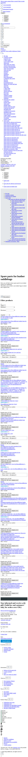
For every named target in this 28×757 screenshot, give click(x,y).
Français (6, 19)
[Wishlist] (1, 40)
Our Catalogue (7, 685)
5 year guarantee (7, 5)
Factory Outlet (7, 647)
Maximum (8, 310)
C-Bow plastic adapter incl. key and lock (11, 352)
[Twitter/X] (1, 733)
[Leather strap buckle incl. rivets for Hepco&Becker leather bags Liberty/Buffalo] (14, 484)
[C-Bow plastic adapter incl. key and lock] (11, 349)
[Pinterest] (1, 735)
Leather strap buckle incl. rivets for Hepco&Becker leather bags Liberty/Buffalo (13, 488)
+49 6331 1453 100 (5, 624)
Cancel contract (6, 641)
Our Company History (9, 681)
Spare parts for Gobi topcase (18, 227)
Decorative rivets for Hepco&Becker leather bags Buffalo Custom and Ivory (13, 420)
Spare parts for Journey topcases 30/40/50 (17, 216)
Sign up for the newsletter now (8, 610)
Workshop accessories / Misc (12, 241)
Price (2, 305)
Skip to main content (6, 1)
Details (2, 363)
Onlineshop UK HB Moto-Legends (12, 705)
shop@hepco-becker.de (6, 638)
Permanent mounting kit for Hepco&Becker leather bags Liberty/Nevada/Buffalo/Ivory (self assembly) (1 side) (14, 504)
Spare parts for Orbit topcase (19, 228)
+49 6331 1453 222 (5, 620)
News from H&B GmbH (10, 693)
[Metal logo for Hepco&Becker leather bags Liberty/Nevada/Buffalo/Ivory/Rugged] (14, 585)
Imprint (5, 738)
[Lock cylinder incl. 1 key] (7, 430)
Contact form (4, 634)
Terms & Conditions (9, 739)
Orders (19, 51)
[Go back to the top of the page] (2, 753)
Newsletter (6, 691)
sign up (4, 49)
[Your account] (2, 42)
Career (5, 696)
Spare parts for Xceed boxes (18, 238)
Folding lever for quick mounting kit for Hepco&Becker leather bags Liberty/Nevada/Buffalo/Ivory (10, 454)
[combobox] (8, 28)
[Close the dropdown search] (2, 32)
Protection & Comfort (10, 196)
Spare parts (8, 197)
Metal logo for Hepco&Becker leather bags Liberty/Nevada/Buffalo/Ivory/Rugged (11, 587)
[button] (14, 320)
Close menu (6, 45)
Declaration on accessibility (10, 742)
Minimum (8, 307)
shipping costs (16, 747)
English (6, 17)
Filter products (6, 297)
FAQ (5, 673)
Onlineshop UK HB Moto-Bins (11, 706)
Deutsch (6, 16)
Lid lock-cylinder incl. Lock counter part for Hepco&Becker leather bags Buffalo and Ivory (12, 552)
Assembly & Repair (8, 649)
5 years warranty (8, 671)
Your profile (9, 51)
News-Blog (6, 694)
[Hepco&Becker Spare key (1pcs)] (9, 400)
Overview (3, 51)
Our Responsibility (8, 684)
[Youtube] (1, 729)
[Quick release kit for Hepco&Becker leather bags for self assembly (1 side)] (14, 317)
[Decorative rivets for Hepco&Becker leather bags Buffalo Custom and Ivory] (14, 418)
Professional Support (8, 9)
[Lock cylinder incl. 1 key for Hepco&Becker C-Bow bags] (14, 465)
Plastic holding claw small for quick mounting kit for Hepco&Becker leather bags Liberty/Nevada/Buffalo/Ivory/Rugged (13, 339)
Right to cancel (7, 740)
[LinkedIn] (1, 731)
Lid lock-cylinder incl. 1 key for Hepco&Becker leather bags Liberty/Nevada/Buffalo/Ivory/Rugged (13, 519)
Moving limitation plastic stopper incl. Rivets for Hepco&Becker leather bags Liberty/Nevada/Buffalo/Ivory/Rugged (12, 539)
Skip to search (14, 1)
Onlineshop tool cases (9, 702)
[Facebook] (1, 724)
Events (5, 651)
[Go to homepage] (5, 23)
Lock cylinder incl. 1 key (7, 433)
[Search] (2, 30)
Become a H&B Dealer (9, 708)
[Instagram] (1, 727)
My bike (7, 193)
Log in (2, 48)
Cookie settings (7, 745)
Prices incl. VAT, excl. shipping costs (9, 328)
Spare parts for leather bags (18, 200)
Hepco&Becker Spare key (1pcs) (9, 404)
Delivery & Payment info (10, 670)
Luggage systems (9, 195)
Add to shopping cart (6, 329)
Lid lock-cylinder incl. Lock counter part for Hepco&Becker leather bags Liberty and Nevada (13, 569)
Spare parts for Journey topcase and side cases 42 (18, 222)
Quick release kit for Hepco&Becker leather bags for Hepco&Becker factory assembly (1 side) (13, 370)
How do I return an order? (10, 674)
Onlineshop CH (8, 704)
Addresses (14, 51)
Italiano (6, 20)
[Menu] (2, 25)
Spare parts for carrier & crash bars (16, 240)
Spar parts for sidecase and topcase (16, 199)
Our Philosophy (8, 682)
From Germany (6, 11)
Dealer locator (7, 650)
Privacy (5, 743)
